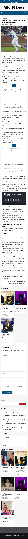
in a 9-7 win (9, 62)
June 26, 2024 (11, 24)
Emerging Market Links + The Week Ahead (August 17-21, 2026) (13, 420)
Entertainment (5, 437)
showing (20, 270)
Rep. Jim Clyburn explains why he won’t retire (6, 336)
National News (4, 18)
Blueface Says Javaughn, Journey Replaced (11, 412)
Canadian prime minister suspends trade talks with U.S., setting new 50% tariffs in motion (7, 310)
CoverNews (20, 535)
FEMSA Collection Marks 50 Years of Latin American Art (20, 308)
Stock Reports (5, 445)
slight (3, 271)
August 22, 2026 (5, 315)
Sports (3, 442)
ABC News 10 (5, 24)
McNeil (14, 270)
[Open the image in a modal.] (14, 85)
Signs (23, 270)
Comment (4, 355)
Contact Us (10, 0)
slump (6, 271)
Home (5, 0)
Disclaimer (15, 0)
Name (3, 373)
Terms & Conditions (14, 2)
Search (3, 399)
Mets (17, 270)
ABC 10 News (14, 7)
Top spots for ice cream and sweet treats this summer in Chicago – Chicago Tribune (16, 281)
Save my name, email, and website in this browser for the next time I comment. (12, 387)
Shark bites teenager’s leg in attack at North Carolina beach (12, 276)
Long (11, 270)
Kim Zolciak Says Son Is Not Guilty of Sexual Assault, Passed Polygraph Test (13, 428)
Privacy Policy (21, 0)
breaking (6, 270)
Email (16, 373)
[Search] (25, 13)
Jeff (9, 270)
